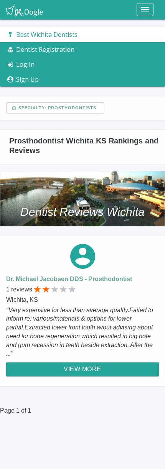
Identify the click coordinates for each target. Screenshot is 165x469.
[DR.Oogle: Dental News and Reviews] (24, 9)
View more (82, 369)
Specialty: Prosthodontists (56, 107)
